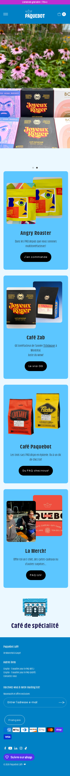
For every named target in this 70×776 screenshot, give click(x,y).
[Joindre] (61, 691)
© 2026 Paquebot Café (13, 752)
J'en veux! (35, 145)
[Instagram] (21, 737)
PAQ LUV (36, 563)
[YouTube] (10, 737)
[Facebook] (5, 737)
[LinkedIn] (15, 737)
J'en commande (35, 245)
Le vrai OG (36, 354)
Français (15, 708)
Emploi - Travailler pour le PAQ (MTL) (19, 657)
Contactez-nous (10, 664)
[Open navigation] (6, 14)
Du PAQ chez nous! (36, 459)
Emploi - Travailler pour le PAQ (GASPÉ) (20, 661)
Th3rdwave (49, 334)
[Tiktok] (26, 737)
